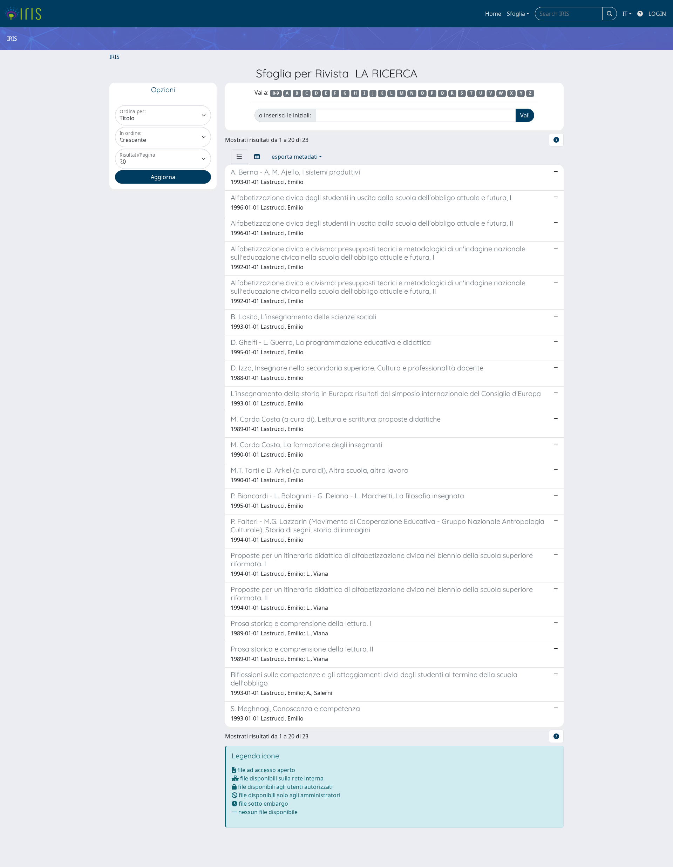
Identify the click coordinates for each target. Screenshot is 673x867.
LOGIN (657, 14)
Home (493, 14)
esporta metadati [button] (295, 157)
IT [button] (625, 14)
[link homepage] (25, 13)
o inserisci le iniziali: (285, 115)
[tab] (239, 156)
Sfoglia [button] (516, 14)
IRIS (114, 57)
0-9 (276, 93)
